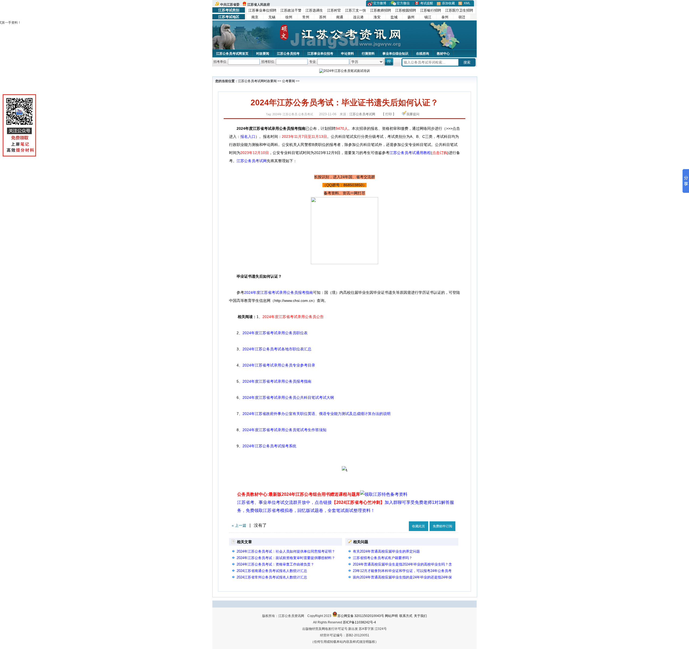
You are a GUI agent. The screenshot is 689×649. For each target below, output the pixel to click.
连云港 (358, 17)
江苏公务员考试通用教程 (410, 153)
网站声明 (391, 616)
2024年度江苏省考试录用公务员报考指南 (278, 292)
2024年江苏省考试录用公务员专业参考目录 (278, 365)
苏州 (322, 17)
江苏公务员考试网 (251, 81)
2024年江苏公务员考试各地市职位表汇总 (276, 349)
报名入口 (247, 136)
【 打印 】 (388, 114)
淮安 (377, 17)
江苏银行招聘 (430, 10)
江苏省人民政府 (258, 4)
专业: (313, 62)
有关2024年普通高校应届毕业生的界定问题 (386, 551)
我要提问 (412, 114)
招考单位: (220, 62)
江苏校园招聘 (405, 10)
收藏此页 (418, 526)
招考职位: (268, 62)
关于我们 (420, 616)
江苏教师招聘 (380, 10)
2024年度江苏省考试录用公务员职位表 (275, 333)
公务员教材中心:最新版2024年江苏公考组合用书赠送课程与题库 (298, 494)
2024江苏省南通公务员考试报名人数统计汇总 (272, 571)
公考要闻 (288, 81)
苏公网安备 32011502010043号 (361, 616)
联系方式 (405, 616)
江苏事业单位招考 (320, 53)
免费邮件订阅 (442, 526)
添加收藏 (448, 3)
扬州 (410, 17)
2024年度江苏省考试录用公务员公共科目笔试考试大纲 (288, 397)
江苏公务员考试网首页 (232, 53)
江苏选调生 (314, 10)
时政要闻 (262, 53)
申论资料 (347, 53)
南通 (339, 17)
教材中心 (443, 53)
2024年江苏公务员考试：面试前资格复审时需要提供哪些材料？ (286, 558)
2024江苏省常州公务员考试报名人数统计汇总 (272, 577)
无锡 (271, 17)
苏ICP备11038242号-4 (359, 622)
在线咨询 (422, 53)
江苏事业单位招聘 (262, 10)
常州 (305, 17)
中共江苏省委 (230, 4)
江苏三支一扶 (355, 10)
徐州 (288, 17)
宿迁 (461, 17)
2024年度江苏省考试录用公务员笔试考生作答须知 (284, 430)
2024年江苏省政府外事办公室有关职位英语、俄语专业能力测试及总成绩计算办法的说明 (316, 413)
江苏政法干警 (290, 10)
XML (467, 3)
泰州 (444, 17)
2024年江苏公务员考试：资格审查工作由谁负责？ (275, 564)
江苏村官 (334, 10)
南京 (254, 17)
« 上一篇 (239, 525)
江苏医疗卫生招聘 (459, 10)
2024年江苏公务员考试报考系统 (269, 446)
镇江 (427, 17)
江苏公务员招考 (288, 53)
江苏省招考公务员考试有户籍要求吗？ (382, 558)
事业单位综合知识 (395, 53)
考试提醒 (426, 3)
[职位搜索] (389, 61)
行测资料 (368, 53)
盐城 (394, 17)
